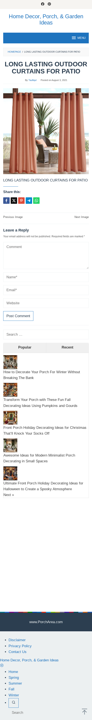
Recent (67, 347)
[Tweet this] (14, 200)
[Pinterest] (49, 4)
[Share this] (6, 200)
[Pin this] (21, 200)
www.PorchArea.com (46, 622)
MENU (81, 38)
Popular (24, 347)
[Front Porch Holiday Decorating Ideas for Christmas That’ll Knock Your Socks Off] (10, 418)
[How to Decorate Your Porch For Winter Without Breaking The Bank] (10, 362)
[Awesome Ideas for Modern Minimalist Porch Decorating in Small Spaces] (10, 445)
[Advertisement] (46, 548)
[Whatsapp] (36, 200)
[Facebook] (42, 4)
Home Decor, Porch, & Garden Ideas (46, 19)
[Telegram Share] (29, 200)
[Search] (14, 703)
